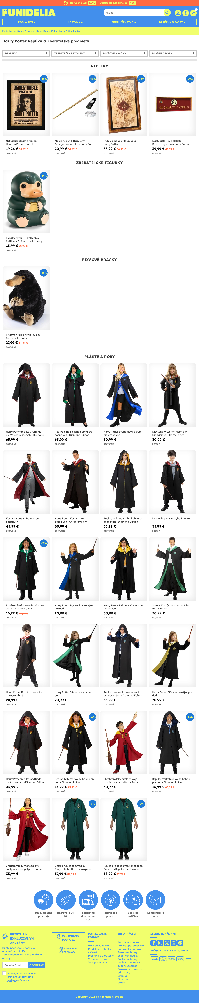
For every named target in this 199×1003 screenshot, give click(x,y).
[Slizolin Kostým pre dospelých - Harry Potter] (172, 569)
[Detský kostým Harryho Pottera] (172, 482)
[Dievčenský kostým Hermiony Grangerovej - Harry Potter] (172, 395)
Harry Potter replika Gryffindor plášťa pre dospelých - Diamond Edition (25, 433)
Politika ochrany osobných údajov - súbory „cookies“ (129, 962)
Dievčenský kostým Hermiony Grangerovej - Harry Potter (169, 433)
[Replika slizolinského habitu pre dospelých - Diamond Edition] (75, 395)
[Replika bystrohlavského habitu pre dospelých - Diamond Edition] (124, 655)
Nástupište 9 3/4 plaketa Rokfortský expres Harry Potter (170, 142)
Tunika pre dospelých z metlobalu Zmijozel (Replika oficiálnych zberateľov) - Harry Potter (123, 867)
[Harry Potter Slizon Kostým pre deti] (75, 655)
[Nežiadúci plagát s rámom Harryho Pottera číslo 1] (26, 104)
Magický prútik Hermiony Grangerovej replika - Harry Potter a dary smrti (75, 142)
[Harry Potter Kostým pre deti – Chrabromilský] (26, 655)
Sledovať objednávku (68, 950)
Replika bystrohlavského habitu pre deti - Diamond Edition (171, 780)
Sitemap (123, 975)
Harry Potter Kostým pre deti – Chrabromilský (24, 694)
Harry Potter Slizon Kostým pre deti (73, 694)
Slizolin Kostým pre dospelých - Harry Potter (170, 607)
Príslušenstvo (122, 22)
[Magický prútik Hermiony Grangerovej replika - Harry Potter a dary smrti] (75, 104)
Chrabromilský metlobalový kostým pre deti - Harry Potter (121, 780)
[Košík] (193, 13)
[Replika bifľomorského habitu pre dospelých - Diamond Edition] (124, 482)
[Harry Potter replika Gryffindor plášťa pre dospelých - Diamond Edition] (26, 395)
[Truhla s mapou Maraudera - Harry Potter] (124, 104)
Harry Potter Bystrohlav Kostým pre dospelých (122, 433)
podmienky (13, 980)
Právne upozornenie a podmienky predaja (131, 947)
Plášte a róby (162, 53)
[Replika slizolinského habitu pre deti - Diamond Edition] (26, 569)
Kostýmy (74, 22)
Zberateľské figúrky (69, 53)
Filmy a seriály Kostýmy (36, 31)
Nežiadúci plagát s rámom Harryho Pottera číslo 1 (21, 142)
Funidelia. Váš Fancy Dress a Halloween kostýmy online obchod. (29, 12)
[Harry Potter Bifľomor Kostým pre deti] (172, 655)
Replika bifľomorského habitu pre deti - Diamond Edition (75, 780)
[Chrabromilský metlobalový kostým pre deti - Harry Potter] (124, 742)
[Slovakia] (153, 943)
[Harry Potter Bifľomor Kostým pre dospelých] (124, 569)
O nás (121, 982)
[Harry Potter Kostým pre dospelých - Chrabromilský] (75, 482)
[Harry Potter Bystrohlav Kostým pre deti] (75, 569)
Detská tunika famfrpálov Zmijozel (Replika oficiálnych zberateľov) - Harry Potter (72, 867)
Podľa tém (25, 22)
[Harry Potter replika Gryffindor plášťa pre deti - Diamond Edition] (26, 742)
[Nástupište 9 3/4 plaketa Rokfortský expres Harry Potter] (172, 104)
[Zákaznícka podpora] (185, 13)
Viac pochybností (98, 962)
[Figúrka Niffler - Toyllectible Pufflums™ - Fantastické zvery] (26, 201)
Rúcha (54, 31)
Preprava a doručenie (101, 955)
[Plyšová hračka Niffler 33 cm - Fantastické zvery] (26, 298)
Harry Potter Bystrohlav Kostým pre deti (74, 607)
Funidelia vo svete (128, 942)
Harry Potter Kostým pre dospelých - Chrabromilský (71, 520)
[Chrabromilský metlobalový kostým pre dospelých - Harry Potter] (26, 829)
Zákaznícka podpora (70, 938)
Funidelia (7, 31)
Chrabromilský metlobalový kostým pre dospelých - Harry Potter (23, 867)
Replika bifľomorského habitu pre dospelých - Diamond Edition (123, 520)
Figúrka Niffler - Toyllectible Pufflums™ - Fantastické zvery (24, 239)
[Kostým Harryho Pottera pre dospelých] (26, 482)
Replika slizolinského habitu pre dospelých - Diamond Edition (73, 433)
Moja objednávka (98, 945)
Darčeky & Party (171, 22)
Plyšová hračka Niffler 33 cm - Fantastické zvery (23, 336)
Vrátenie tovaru (97, 959)
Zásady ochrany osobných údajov (128, 954)
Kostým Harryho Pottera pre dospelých (22, 520)
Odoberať (36, 965)
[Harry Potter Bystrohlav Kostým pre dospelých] (124, 395)
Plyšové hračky (114, 53)
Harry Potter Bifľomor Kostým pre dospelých (123, 607)
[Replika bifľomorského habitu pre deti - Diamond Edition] (75, 742)
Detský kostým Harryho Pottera (171, 518)
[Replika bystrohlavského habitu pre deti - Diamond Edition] (172, 742)
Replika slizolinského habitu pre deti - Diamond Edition (25, 607)
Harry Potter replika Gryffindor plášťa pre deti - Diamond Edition (25, 780)
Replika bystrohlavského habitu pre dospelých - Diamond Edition (123, 694)
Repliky (11, 53)
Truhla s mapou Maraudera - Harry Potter (120, 142)
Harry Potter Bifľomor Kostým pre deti (172, 694)
